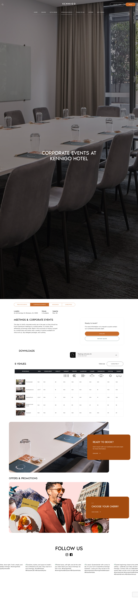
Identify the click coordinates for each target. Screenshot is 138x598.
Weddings (55, 304)
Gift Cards (100, 12)
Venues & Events (66, 12)
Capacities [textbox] (114, 363)
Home (35, 12)
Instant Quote (102, 338)
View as (102, 364)
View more (95, 512)
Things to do (80, 12)
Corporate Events (39, 304)
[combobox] (115, 364)
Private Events (22, 304)
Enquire (102, 333)
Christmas (68, 304)
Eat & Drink (53, 12)
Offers (90, 12)
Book (130, 4)
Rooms (43, 12)
